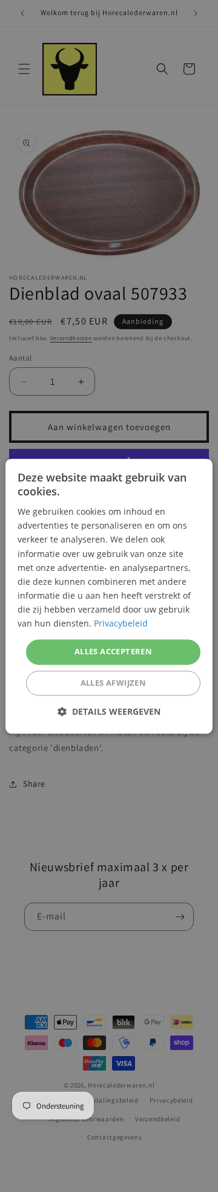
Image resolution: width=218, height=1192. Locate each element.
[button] (109, 711)
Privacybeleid (121, 623)
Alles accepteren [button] (113, 651)
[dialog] (109, 596)
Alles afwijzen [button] (114, 682)
